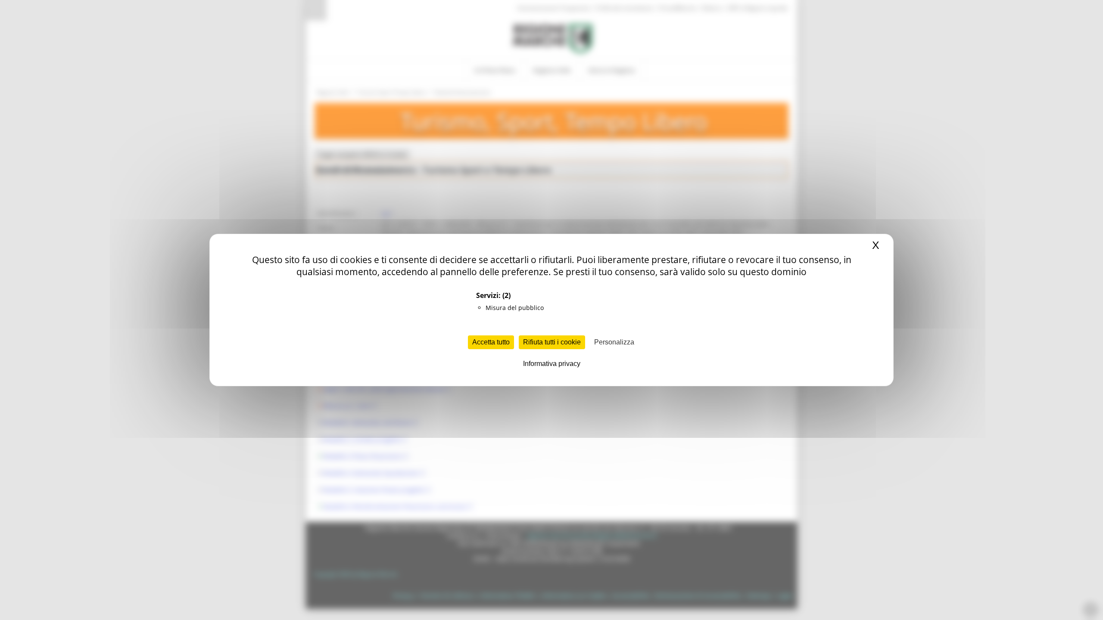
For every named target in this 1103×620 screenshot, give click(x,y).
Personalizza (614, 342)
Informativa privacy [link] (551, 363)
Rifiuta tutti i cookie (552, 342)
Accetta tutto (491, 342)
